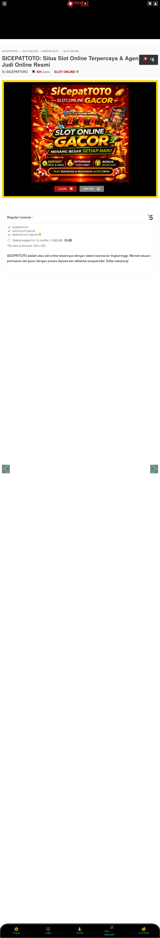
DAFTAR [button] (88, 189)
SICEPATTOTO (10, 51)
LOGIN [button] (62, 189)
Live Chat (143, 932)
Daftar (79, 932)
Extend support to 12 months (42, 240)
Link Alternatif (109, 933)
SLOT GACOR (30, 51)
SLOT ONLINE (71, 51)
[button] (6, 469)
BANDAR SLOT (50, 51)
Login (48, 932)
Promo (16, 932)
